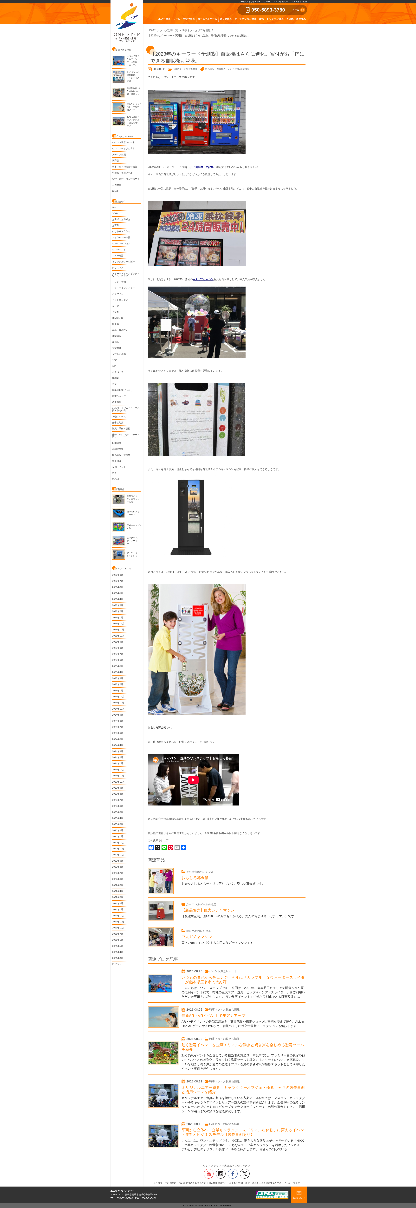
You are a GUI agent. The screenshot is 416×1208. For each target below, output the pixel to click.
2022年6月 (117, 879)
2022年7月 (117, 873)
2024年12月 (118, 696)
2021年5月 (117, 946)
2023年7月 (117, 800)
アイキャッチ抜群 (121, 237)
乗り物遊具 (226, 18)
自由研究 (116, 443)
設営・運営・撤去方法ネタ (125, 179)
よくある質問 (236, 1183)
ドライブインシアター (123, 288)
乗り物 (115, 306)
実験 (114, 366)
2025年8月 (117, 648)
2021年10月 (118, 927)
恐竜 (114, 384)
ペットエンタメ (120, 300)
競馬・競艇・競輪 (121, 428)
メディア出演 (119, 154)
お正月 (115, 225)
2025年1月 (117, 690)
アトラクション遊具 (245, 18)
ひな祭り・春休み (121, 231)
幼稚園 (115, 378)
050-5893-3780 (268, 10)
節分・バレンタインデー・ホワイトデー (125, 435)
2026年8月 (117, 575)
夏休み (115, 342)
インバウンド (119, 249)
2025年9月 (117, 641)
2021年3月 (117, 958)
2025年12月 (118, 623)
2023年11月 (118, 775)
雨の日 (115, 479)
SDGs (115, 213)
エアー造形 (118, 255)
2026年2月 (117, 611)
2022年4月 (117, 891)
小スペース (118, 372)
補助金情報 (118, 449)
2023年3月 (117, 824)
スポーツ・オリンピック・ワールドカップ (125, 274)
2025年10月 (118, 635)
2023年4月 (117, 818)
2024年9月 (117, 714)
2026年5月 (117, 593)
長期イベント (119, 467)
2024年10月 (118, 708)
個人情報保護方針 (217, 1183)
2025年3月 (117, 678)
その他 (289, 18)
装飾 (261, 18)
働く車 (115, 324)
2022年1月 (117, 909)
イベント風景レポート (123, 142)
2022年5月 (117, 885)
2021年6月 (117, 940)
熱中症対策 (118, 422)
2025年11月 (118, 629)
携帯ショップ (119, 396)
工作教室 (116, 185)
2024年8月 (117, 721)
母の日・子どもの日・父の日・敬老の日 (125, 409)
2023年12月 (118, 769)
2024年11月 (118, 702)
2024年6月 (117, 733)
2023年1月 (117, 836)
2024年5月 (117, 739)
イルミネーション (121, 243)
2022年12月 (118, 842)
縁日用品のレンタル (198, 931)
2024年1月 (117, 763)
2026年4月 (117, 599)
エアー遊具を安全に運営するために (263, 1183)
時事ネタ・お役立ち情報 (124, 166)
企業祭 (115, 312)
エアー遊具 (164, 18)
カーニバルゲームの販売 (201, 904)
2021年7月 (117, 934)
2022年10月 (118, 854)
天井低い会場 (119, 354)
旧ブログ (116, 964)
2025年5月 (117, 666)
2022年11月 (118, 848)
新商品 (115, 160)
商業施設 (116, 336)
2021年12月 (118, 915)
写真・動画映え (120, 330)
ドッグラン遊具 (275, 18)
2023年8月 (117, 793)
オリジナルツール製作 (123, 261)
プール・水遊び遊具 (184, 18)
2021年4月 (117, 952)
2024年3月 (117, 751)
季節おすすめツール (122, 172)
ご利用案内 (170, 1183)
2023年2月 (117, 830)
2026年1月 (117, 617)
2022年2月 (117, 903)
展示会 (115, 191)
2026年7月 (117, 581)
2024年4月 (117, 745)
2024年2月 (117, 757)
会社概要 (157, 1183)
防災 (114, 473)
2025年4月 (117, 672)
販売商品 (301, 18)
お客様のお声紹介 (121, 219)
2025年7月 (117, 654)
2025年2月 (117, 684)
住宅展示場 (118, 318)
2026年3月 (117, 605)
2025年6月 (117, 660)
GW (114, 207)
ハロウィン (118, 294)
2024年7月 (117, 727)
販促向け (116, 461)
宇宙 (114, 360)
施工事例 (116, 402)
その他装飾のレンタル (200, 871)
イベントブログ (292, 1183)
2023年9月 (117, 787)
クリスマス (118, 267)
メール (295, 9)
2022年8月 (117, 867)
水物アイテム (119, 416)
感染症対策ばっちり (122, 390)
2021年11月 (118, 921)
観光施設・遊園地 (121, 455)
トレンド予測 (119, 282)
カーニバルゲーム (207, 18)
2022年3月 (117, 897)
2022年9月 (117, 860)
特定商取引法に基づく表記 (192, 1183)
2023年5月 (117, 812)
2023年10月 (118, 781)
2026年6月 (117, 587)
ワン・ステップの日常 (123, 148)
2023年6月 (117, 806)
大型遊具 (116, 348)
